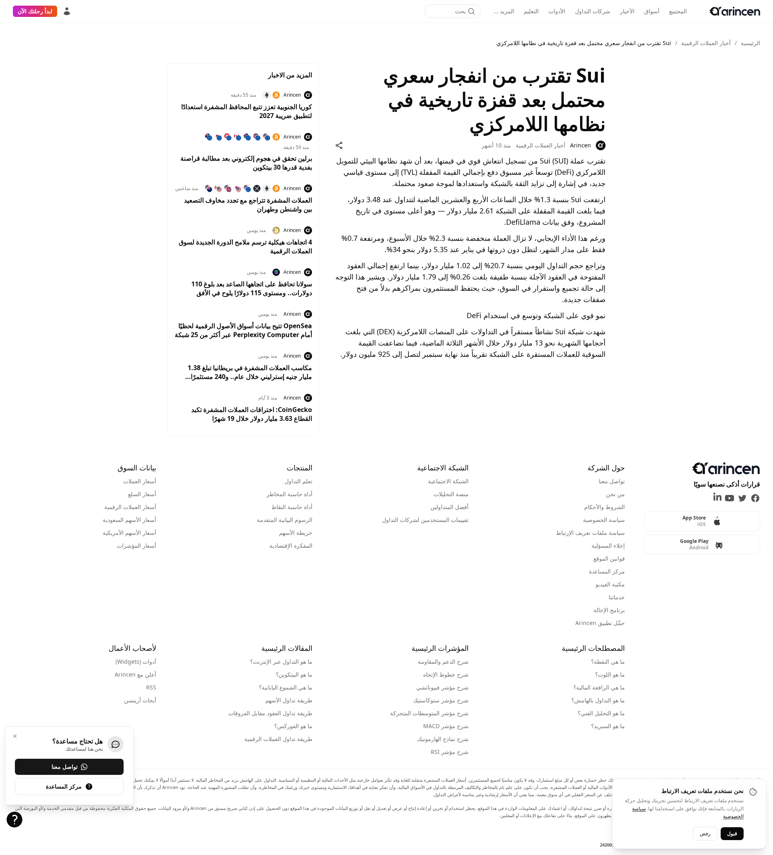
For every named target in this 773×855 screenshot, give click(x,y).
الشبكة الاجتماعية (448, 481)
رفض (705, 833)
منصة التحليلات (451, 494)
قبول (732, 833)
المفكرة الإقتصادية (290, 545)
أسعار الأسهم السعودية (129, 520)
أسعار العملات (139, 481)
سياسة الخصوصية (604, 520)
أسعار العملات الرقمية (130, 507)
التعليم (531, 11)
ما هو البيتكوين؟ (294, 674)
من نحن (615, 494)
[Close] (15, 736)
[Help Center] (14, 819)
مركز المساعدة (607, 571)
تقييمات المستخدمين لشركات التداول (425, 520)
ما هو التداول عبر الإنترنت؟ (281, 661)
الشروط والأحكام (604, 507)
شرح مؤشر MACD (446, 726)
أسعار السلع (142, 494)
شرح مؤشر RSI (450, 752)
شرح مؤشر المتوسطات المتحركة (429, 713)
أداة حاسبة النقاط (291, 507)
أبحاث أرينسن (140, 700)
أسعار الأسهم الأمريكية (129, 532)
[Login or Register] (67, 11)
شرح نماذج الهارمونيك (443, 739)
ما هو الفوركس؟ (293, 726)
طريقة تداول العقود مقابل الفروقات (270, 713)
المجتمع (678, 11)
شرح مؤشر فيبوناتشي (442, 687)
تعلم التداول (298, 481)
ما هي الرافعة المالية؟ (599, 687)
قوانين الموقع (609, 558)
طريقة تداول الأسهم (288, 700)
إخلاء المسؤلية (608, 545)
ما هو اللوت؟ (610, 674)
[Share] (339, 145)
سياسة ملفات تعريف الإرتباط (590, 532)
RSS (151, 687)
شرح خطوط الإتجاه (446, 674)
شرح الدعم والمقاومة (443, 661)
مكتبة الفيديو (610, 584)
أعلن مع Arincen (135, 674)
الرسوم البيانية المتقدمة (284, 520)
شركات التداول (592, 11)
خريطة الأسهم (295, 532)
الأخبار (627, 11)
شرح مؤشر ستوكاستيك (441, 700)
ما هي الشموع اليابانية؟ (285, 687)
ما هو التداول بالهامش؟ (598, 700)
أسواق (651, 11)
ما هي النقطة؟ (608, 661)
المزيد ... (504, 11)
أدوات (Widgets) (136, 661)
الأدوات (556, 11)
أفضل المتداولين (449, 507)
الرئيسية (750, 43)
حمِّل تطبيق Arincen (600, 623)
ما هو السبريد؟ (608, 726)
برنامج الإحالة (609, 610)
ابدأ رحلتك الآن (35, 11)
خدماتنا (617, 597)
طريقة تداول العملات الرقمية (278, 739)
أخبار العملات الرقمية (706, 43)
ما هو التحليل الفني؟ (601, 713)
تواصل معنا (612, 481)
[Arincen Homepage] (734, 11)
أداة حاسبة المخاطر (289, 494)
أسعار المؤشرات (136, 545)
